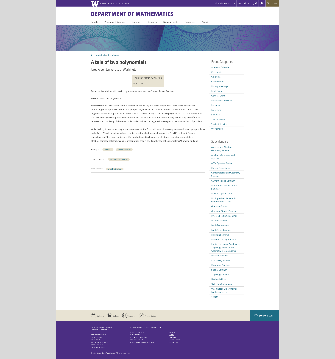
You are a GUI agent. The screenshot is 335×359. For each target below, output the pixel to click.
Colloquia (215, 76)
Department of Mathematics (132, 13)
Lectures (215, 105)
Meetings (216, 110)
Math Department (220, 225)
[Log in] (254, 3)
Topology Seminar (220, 274)
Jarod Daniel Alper (114, 169)
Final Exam (216, 91)
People (94, 22)
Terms (171, 335)
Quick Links (242, 3)
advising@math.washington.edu (142, 342)
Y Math (214, 296)
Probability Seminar (221, 260)
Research (152, 22)
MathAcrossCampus (221, 230)
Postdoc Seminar (219, 255)
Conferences (217, 81)
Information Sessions (221, 100)
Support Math (266, 316)
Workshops (217, 128)
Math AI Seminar (219, 220)
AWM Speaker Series (221, 163)
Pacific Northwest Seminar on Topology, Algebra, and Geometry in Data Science (225, 247)
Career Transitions (220, 168)
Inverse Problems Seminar (224, 215)
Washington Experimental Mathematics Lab (224, 290)
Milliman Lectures (220, 234)
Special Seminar (219, 269)
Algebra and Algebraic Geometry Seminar (222, 149)
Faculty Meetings (219, 86)
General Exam (218, 95)
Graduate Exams (219, 206)
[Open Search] (262, 3)
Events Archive (113, 55)
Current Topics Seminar (119, 159)
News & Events (170, 22)
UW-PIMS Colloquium (221, 284)
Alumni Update (175, 340)
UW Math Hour (218, 279)
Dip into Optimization (221, 193)
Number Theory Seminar (223, 239)
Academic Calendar (220, 67)
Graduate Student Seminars (224, 211)
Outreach (136, 22)
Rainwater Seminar (220, 265)
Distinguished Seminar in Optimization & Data (223, 200)
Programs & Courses (114, 22)
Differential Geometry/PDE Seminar (224, 187)
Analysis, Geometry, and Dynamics (223, 157)
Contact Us (173, 342)
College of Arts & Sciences (224, 3)
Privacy (172, 332)
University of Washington (106, 353)
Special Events (218, 119)
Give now (273, 3)
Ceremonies (217, 72)
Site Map (172, 337)
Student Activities (124, 150)
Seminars (108, 150)
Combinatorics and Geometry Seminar (225, 174)
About (205, 22)
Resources (190, 22)
